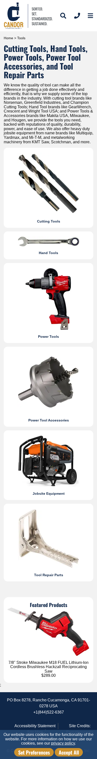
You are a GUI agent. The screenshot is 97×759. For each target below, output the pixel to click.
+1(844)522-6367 (48, 712)
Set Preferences (34, 752)
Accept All (69, 752)
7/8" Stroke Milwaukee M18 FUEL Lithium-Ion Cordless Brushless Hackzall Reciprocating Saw (48, 666)
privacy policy (63, 743)
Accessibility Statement (34, 726)
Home (8, 38)
